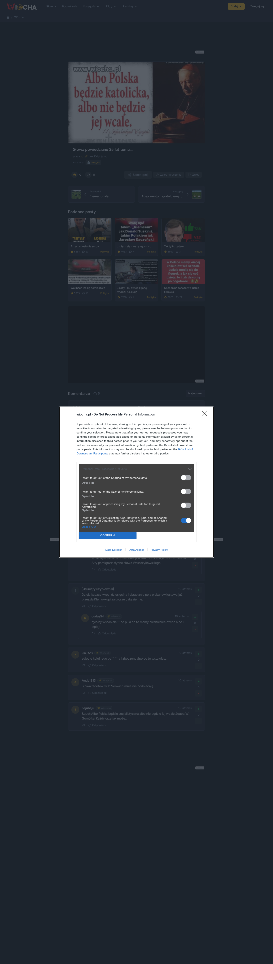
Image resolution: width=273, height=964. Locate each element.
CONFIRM (107, 535)
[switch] (186, 477)
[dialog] (136, 482)
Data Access (136, 549)
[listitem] (136, 469)
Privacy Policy (159, 549)
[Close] (205, 414)
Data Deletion (114, 549)
